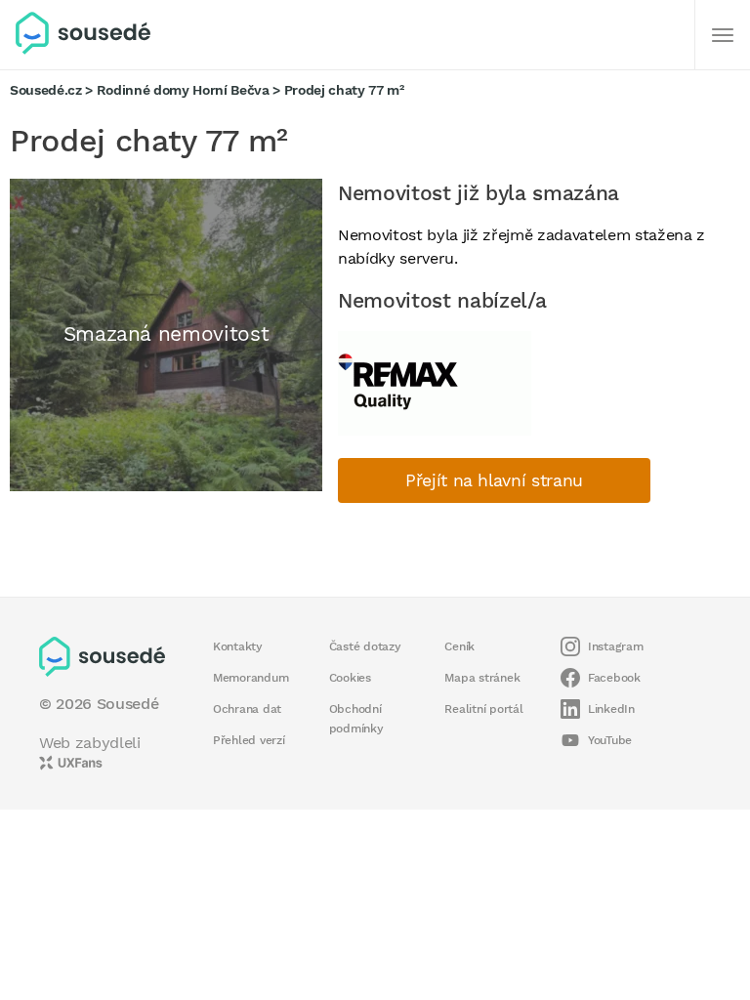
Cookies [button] (350, 678)
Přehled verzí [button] (249, 740)
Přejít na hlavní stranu (494, 480)
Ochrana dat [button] (247, 709)
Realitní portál (483, 709)
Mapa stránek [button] (482, 678)
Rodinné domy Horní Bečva (183, 90)
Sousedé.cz (46, 90)
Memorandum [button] (250, 678)
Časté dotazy (365, 646)
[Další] (722, 35)
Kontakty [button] (238, 646)
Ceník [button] (459, 646)
